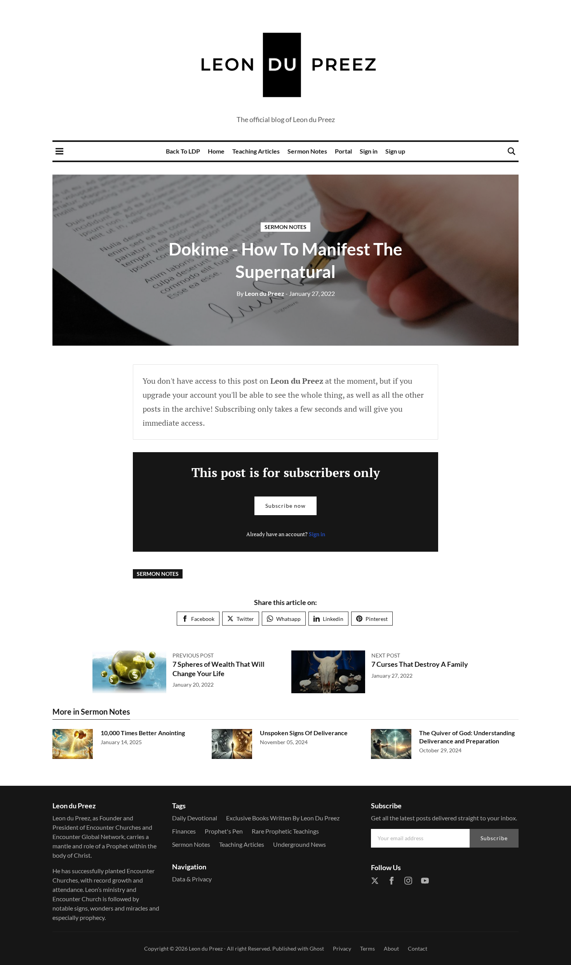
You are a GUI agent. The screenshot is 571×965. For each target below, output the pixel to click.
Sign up (395, 151)
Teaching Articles (256, 151)
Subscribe (494, 838)
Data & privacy (192, 879)
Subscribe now (285, 505)
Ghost (317, 948)
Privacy (342, 948)
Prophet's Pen (224, 831)
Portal (343, 151)
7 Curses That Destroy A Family (419, 664)
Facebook (202, 618)
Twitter (245, 618)
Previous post (193, 655)
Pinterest (377, 618)
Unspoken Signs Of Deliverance (304, 732)
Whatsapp (288, 618)
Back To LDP (183, 151)
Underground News (299, 844)
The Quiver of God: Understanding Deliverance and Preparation (467, 737)
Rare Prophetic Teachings (285, 831)
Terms (367, 948)
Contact (417, 948)
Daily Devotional (194, 818)
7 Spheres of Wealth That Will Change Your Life (218, 668)
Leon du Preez (260, 293)
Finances (184, 831)
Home (216, 151)
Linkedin (333, 618)
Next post (385, 655)
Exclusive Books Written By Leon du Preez (282, 818)
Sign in (369, 151)
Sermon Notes (307, 151)
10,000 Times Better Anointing (143, 732)
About (391, 948)
